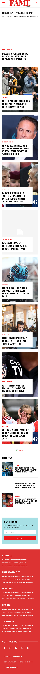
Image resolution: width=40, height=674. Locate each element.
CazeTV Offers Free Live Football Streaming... (17, 632)
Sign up (20, 538)
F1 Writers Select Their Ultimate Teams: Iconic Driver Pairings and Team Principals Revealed (26, 501)
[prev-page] (3, 511)
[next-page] (7, 511)
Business (5, 189)
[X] (22, 648)
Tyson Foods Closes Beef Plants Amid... (15, 566)
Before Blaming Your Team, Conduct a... (15, 563)
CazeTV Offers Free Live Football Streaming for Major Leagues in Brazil (13, 388)
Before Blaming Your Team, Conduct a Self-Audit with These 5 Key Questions (15, 341)
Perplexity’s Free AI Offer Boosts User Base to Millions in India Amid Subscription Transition (25, 485)
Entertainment (8, 142)
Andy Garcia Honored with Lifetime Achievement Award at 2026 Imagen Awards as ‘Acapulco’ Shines (15, 150)
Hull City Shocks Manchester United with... (16, 579)
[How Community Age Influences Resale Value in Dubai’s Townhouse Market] (20, 232)
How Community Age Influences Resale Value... (17, 628)
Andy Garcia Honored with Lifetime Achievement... (18, 582)
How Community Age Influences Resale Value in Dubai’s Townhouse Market (15, 246)
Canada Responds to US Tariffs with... (15, 560)
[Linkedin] (16, 648)
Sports (5, 97)
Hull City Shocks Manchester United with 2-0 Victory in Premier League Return (16, 103)
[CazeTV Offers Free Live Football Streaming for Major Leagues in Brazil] (20, 374)
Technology (7, 50)
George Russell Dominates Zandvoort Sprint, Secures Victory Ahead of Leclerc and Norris (16, 292)
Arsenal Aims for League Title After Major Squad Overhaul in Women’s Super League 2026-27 (16, 434)
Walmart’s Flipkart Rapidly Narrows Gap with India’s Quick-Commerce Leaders (15, 56)
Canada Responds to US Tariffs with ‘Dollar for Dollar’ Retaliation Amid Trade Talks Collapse (13, 197)
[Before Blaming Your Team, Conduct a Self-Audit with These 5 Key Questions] (20, 326)
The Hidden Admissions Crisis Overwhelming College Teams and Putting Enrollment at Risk (26, 470)
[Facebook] (4, 648)
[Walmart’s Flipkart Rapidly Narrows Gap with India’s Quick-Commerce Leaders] (20, 42)
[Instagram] (10, 648)
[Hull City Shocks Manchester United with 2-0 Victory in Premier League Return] (20, 89)
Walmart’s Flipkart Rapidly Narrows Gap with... (18, 576)
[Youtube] (27, 648)
